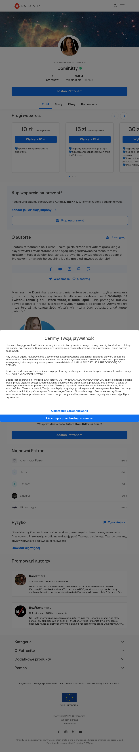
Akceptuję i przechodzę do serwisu (70, 418)
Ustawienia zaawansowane (69, 410)
